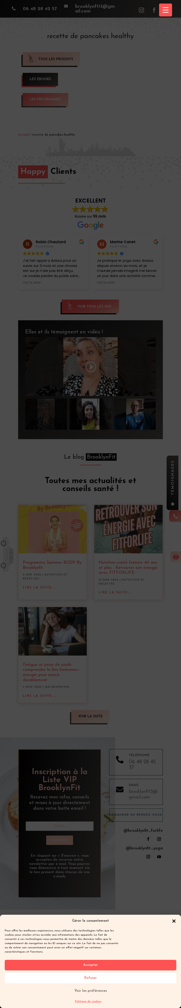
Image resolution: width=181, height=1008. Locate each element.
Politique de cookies (88, 1001)
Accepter (90, 965)
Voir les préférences (90, 991)
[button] (174, 921)
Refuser (90, 978)
